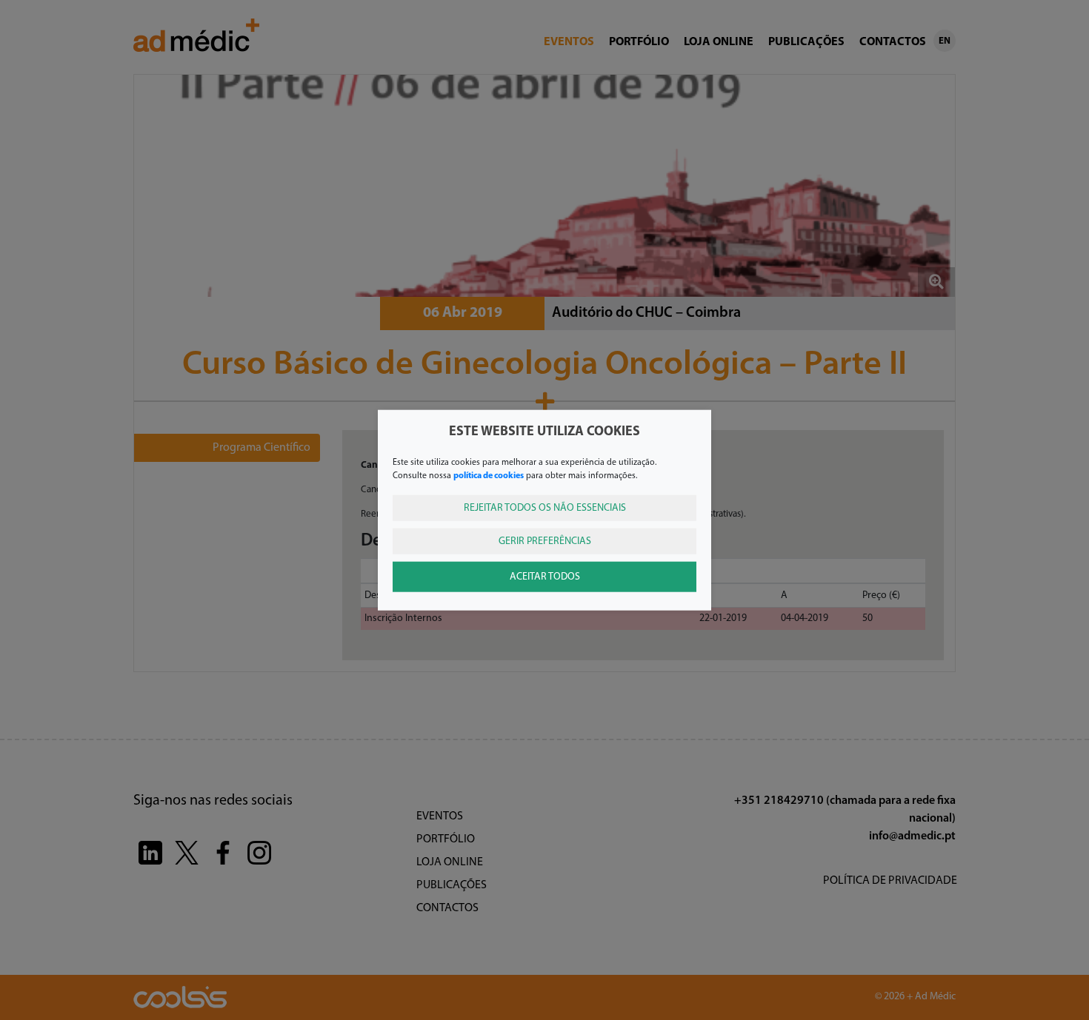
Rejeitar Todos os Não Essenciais (545, 507)
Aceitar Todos (545, 576)
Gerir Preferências (545, 540)
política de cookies (488, 475)
